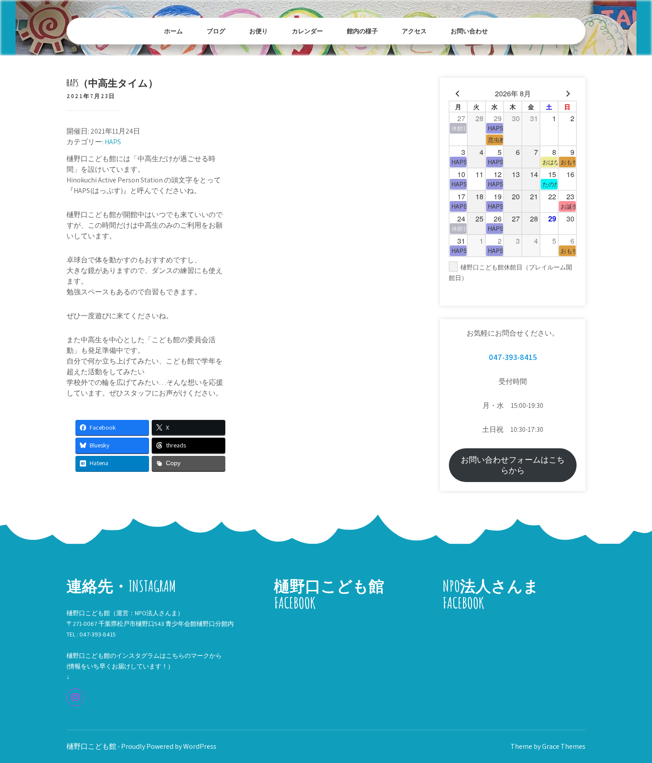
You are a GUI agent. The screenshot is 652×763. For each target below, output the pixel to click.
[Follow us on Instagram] (75, 697)
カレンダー (307, 31)
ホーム (173, 31)
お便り (258, 31)
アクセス (414, 31)
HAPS (113, 141)
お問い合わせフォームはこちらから (513, 465)
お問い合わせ (469, 31)
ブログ (216, 31)
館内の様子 (362, 31)
